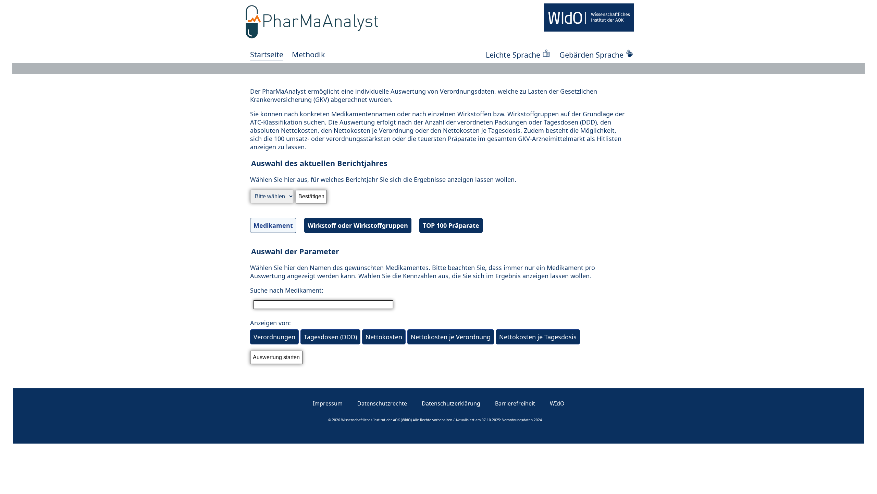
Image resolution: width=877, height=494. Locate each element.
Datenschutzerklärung (451, 403)
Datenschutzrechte (382, 403)
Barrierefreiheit (515, 403)
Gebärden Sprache (591, 55)
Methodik (308, 54)
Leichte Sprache (513, 55)
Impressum (328, 403)
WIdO (557, 403)
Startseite (266, 54)
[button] (438, 201)
